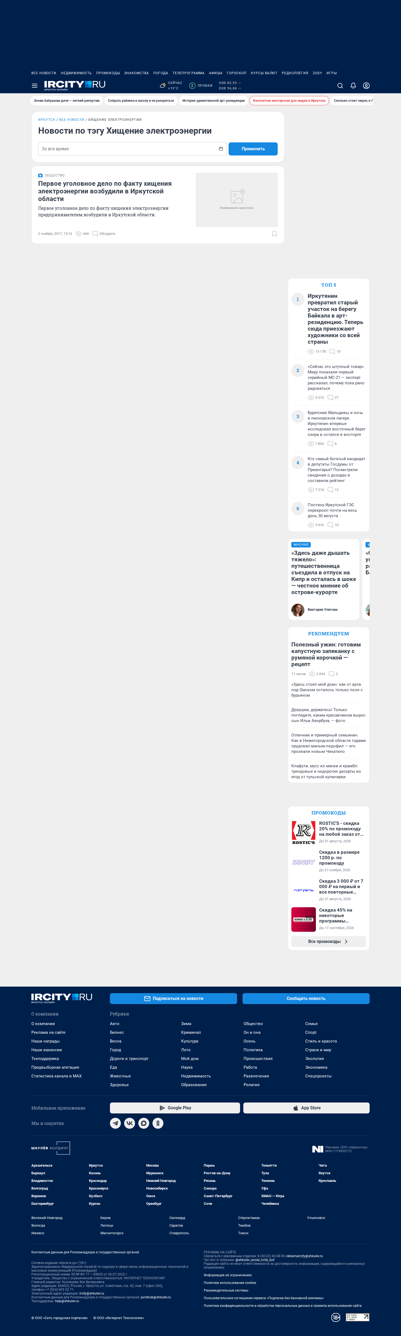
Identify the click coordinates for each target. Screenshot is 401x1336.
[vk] (129, 1123)
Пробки (202, 85)
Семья (311, 1023)
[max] (143, 1123)
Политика (253, 1049)
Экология (314, 1058)
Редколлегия (295, 73)
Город (115, 1049)
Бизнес (117, 1032)
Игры (332, 73)
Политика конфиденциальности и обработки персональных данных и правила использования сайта (283, 1306)
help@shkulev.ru (67, 1301)
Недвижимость (76, 73)
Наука (187, 1067)
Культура (189, 1041)
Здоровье (119, 1084)
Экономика (316, 1067)
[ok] (157, 1123)
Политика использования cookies (230, 1283)
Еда (113, 1067)
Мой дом (190, 1058)
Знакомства (136, 73)
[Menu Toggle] (34, 85)
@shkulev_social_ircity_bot (254, 1260)
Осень (249, 1041)
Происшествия (258, 1058)
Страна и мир (318, 1049)
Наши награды (45, 1041)
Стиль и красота (321, 1041)
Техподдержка (45, 1058)
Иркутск (46, 120)
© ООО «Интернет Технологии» (118, 1318)
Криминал (191, 1032)
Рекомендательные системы (226, 1290)
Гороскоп (237, 73)
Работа (250, 1067)
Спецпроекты (318, 1076)
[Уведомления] (353, 85)
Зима (186, 1023)
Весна (115, 1041)
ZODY (317, 73)
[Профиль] (366, 85)
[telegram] (115, 1123)
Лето (186, 1049)
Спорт (311, 1032)
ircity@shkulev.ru (91, 1293)
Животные (120, 1076)
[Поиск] (340, 85)
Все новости (43, 73)
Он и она (252, 1032)
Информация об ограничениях (228, 1275)
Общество (253, 1023)
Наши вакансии (46, 1049)
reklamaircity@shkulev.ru (304, 1256)
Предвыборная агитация (55, 1067)
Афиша (216, 73)
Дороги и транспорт (129, 1058)
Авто (114, 1023)
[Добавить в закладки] (274, 233)
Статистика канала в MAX (56, 1076)
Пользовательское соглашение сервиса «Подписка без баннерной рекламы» (264, 1298)
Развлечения (256, 1076)
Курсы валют (264, 73)
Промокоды (108, 73)
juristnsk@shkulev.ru (156, 1297)
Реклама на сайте (48, 1032)
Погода (160, 73)
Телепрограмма (189, 73)
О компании (43, 1023)
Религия (251, 1084)
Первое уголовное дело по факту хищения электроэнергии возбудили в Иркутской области (105, 191)
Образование (194, 1084)
